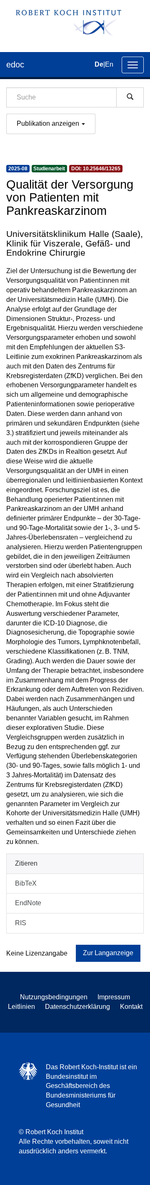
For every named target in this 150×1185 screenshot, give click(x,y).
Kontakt (131, 1006)
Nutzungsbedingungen (54, 997)
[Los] (130, 97)
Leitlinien (21, 1006)
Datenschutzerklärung (77, 1006)
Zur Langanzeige (108, 952)
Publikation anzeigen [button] (49, 123)
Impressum (114, 997)
